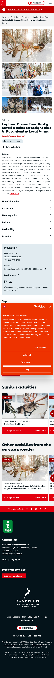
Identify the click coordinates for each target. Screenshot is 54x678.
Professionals (27, 620)
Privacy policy (19, 635)
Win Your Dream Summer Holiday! (24, 9)
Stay (30, 616)
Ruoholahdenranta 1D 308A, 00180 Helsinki (23, 268)
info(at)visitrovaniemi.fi (12, 553)
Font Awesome (37, 644)
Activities (25, 17)
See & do (14, 17)
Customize (25, 362)
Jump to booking (13, 146)
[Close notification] (48, 10)
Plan (24, 616)
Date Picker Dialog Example (24, 655)
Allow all (27, 355)
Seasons (16, 616)
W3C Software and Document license (33, 657)
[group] (25, 413)
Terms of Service (10, 644)
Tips (45, 616)
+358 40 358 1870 (12, 260)
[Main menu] (50, 3)
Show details (40, 347)
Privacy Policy (44, 642)
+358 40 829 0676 (10, 550)
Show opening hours (11, 559)
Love (9, 616)
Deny (27, 370)
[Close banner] (50, 307)
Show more (14, 193)
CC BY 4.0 (43, 647)
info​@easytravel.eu (12, 256)
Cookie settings (34, 636)
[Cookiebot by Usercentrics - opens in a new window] (34, 306)
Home (4, 17)
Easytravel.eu (10, 274)
